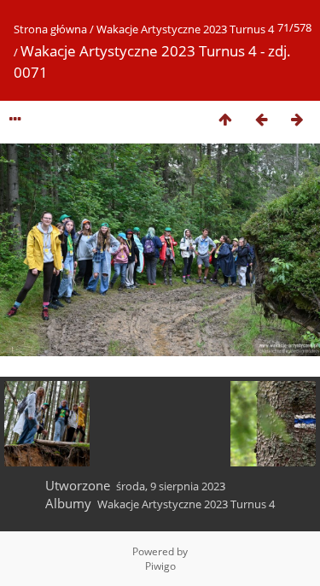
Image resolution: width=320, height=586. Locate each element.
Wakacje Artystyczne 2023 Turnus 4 (185, 29)
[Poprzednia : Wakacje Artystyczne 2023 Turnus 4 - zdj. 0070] (261, 119)
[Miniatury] (225, 119)
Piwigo (160, 566)
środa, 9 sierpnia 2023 (170, 486)
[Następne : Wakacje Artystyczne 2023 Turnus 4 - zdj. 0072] (297, 119)
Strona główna (50, 29)
